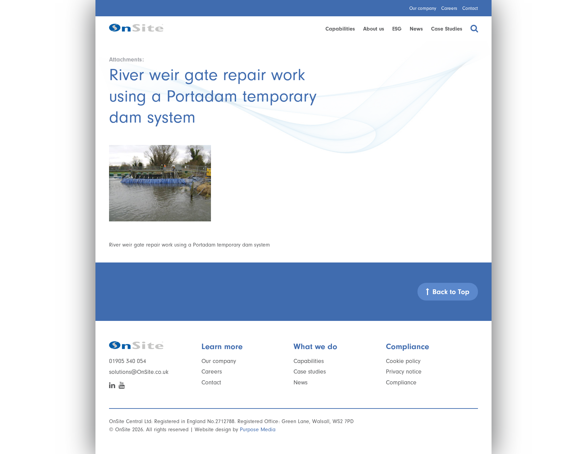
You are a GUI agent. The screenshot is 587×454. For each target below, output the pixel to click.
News (416, 29)
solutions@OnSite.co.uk (138, 372)
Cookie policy (403, 361)
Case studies (310, 371)
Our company (422, 8)
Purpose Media (257, 429)
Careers (449, 8)
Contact (470, 8)
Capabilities (340, 29)
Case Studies (446, 29)
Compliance (401, 382)
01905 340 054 (127, 361)
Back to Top (450, 292)
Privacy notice (404, 371)
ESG (397, 29)
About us (373, 29)
